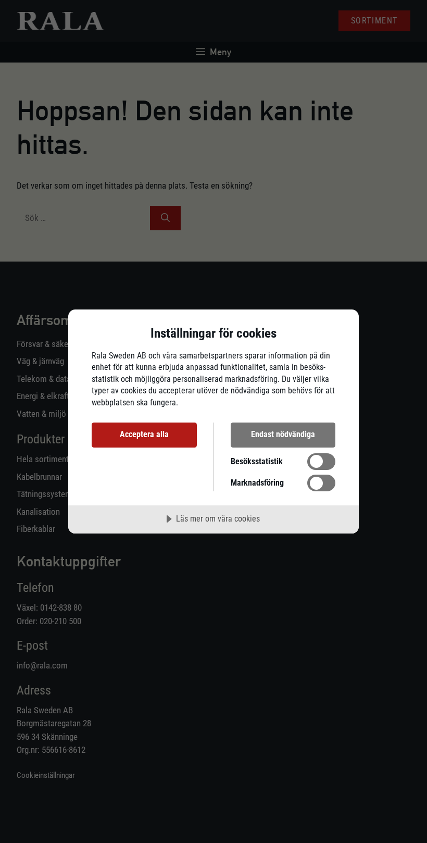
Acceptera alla (144, 434)
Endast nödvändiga (283, 434)
